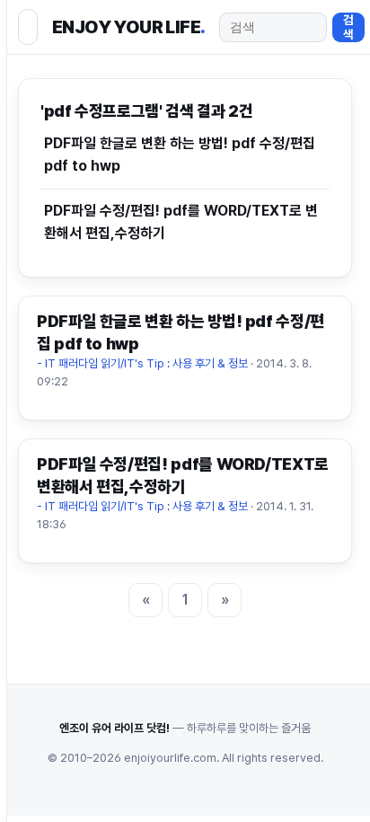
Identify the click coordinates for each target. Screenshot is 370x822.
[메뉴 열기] (28, 27)
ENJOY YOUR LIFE (128, 27)
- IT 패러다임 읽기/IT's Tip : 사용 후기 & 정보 (142, 363)
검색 (348, 27)
